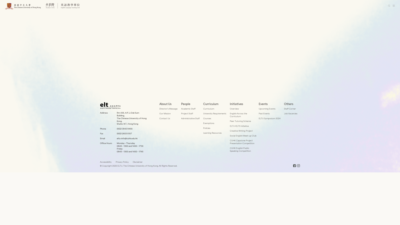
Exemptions (208, 123)
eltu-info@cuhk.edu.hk (127, 138)
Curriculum (208, 109)
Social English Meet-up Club (243, 135)
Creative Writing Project (241, 131)
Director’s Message (168, 109)
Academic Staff (188, 109)
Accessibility (106, 162)
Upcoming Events (267, 109)
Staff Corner (290, 109)
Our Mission (165, 113)
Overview (234, 109)
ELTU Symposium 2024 (270, 118)
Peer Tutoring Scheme (240, 121)
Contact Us (164, 118)
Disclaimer (138, 162)
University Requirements (214, 113)
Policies (206, 128)
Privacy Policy (122, 162)
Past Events (264, 113)
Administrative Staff (190, 118)
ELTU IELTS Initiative (239, 126)
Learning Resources (212, 133)
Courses (207, 118)
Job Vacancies (290, 113)
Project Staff (187, 113)
